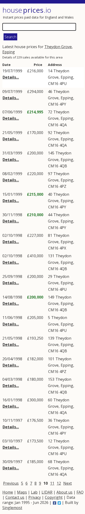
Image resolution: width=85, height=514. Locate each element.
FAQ (80, 492)
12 (59, 483)
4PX (63, 248)
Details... (11, 77)
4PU (63, 83)
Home (7, 492)
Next (67, 483)
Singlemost (12, 507)
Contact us (14, 497)
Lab (34, 492)
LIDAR (47, 492)
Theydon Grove (58, 46)
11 (52, 483)
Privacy (34, 497)
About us (64, 492)
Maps (22, 492)
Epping (8, 51)
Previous (11, 483)
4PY (63, 104)
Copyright (54, 497)
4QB (63, 166)
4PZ (63, 186)
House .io (26, 10)
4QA (63, 124)
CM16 (53, 83)
